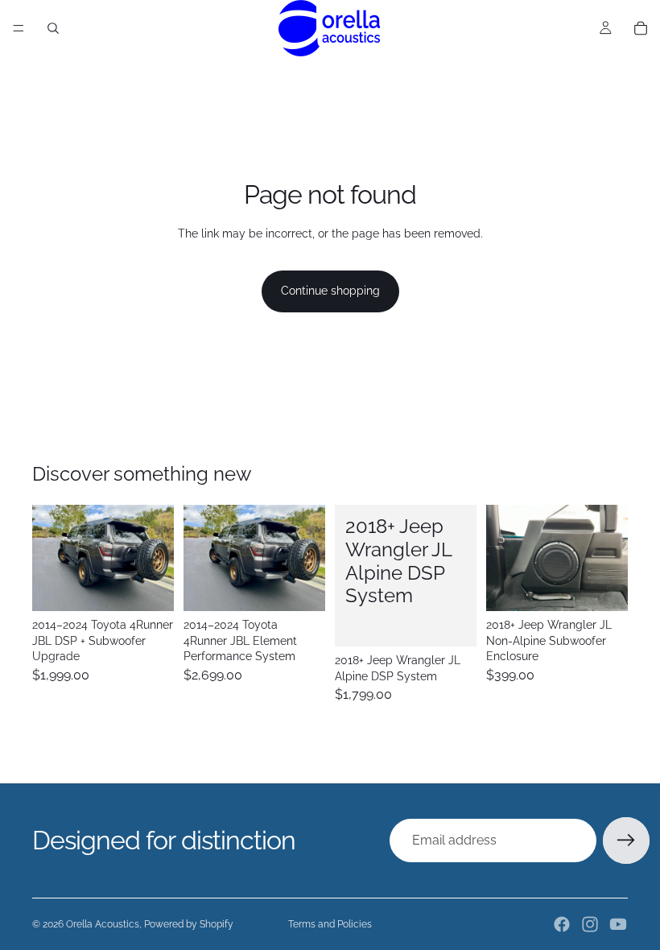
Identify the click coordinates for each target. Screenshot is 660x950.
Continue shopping (330, 290)
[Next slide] (156, 558)
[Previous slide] (50, 558)
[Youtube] (618, 924)
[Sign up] (626, 840)
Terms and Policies (330, 924)
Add (162, 586)
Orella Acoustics (102, 924)
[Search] (53, 28)
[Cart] (640, 28)
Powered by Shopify (188, 924)
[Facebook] (561, 924)
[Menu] (18, 28)
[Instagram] (590, 924)
